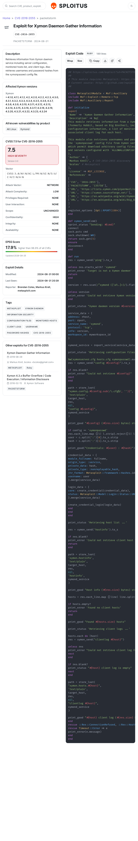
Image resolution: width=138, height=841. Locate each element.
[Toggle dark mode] (131, 6)
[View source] (112, 61)
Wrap (70, 60)
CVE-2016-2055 (25, 18)
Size (79, 60)
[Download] (105, 61)
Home (6, 18)
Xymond (24, 129)
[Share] (119, 61)
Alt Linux (11, 129)
